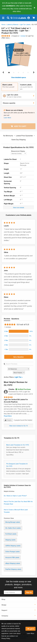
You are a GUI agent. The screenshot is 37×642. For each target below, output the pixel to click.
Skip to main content (7, 10)
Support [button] (4, 610)
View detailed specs (18, 77)
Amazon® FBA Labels (12, 557)
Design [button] (4, 605)
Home (3, 24)
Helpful (9, 420)
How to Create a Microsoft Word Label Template (16, 511)
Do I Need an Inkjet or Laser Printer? (15, 496)
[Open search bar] (8, 17)
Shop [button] (3, 599)
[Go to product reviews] (5, 36)
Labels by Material (12, 24)
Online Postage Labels (12, 551)
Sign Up (29, 592)
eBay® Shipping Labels (12, 563)
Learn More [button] (7, 118)
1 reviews (22, 36)
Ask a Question (18, 357)
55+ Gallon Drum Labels (13, 528)
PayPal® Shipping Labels (13, 569)
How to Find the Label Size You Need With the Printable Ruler (18, 502)
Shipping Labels (10, 540)
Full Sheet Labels (10, 534)
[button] (3, 17)
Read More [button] (8, 416)
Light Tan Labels (25, 24)
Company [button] (5, 616)
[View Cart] (33, 17)
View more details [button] (18, 207)
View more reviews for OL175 (18, 426)
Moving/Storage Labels (12, 522)
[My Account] (28, 17)
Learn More (30, 633)
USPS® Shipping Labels (12, 546)
